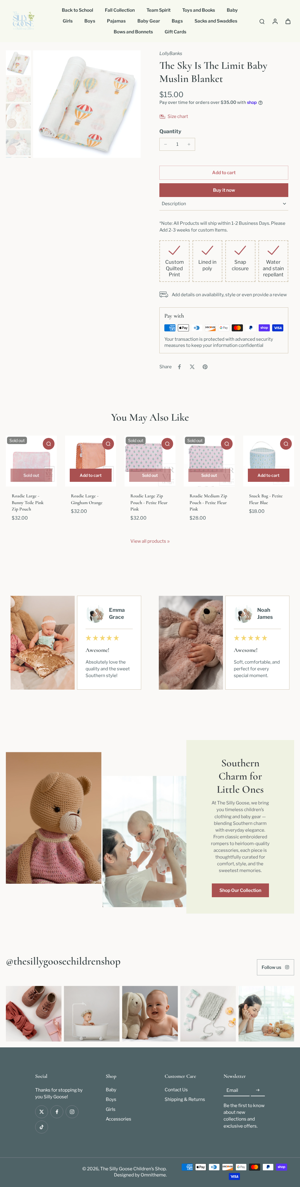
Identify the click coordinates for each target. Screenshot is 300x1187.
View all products (148, 541)
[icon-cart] (287, 21)
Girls (110, 1109)
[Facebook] (56, 1111)
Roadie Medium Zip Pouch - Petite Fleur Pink (208, 502)
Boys (111, 1099)
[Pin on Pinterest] (205, 366)
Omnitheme (153, 1175)
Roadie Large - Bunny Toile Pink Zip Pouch (28, 502)
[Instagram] (72, 1111)
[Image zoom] (87, 104)
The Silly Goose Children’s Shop (133, 1168)
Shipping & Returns (185, 1099)
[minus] (165, 144)
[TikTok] (41, 1127)
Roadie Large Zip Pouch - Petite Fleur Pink (149, 502)
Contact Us (176, 1089)
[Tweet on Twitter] (192, 366)
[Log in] (274, 21)
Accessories (118, 1119)
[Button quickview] (48, 444)
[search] (261, 21)
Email (232, 1090)
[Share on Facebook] (179, 366)
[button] (223, 172)
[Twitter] (41, 1111)
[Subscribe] (258, 1090)
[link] (168, 541)
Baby (111, 1089)
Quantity (170, 131)
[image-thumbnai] (18, 62)
